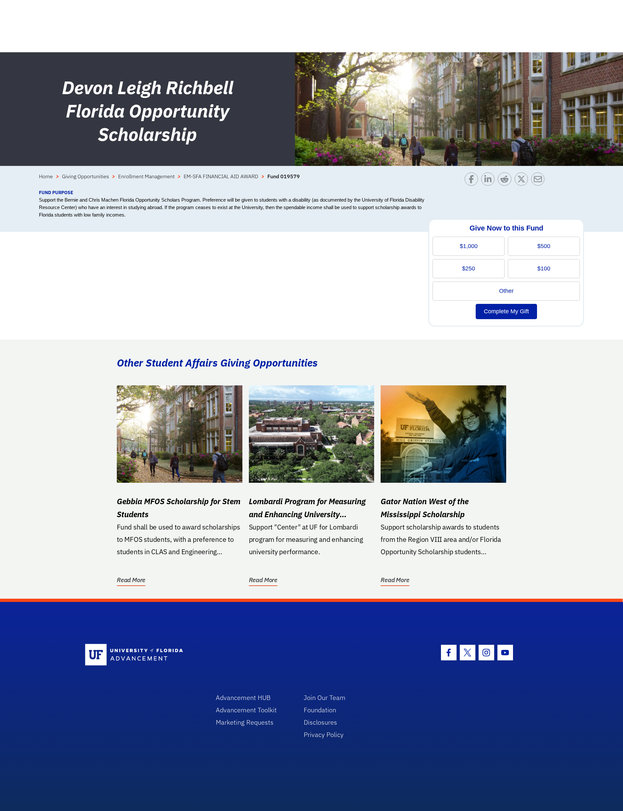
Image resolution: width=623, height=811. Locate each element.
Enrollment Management (146, 176)
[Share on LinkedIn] (489, 180)
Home (46, 176)
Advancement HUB (243, 697)
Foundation (320, 709)
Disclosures (320, 722)
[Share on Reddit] (506, 180)
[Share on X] (523, 180)
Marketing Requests (245, 722)
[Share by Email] (539, 180)
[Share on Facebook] (473, 180)
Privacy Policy (324, 734)
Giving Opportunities (85, 176)
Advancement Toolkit (246, 709)
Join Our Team (325, 697)
